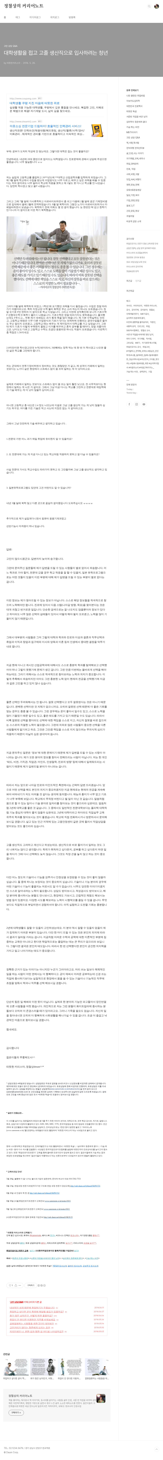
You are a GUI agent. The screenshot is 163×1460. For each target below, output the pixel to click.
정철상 (151, 310)
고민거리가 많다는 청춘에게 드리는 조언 (30, 1327)
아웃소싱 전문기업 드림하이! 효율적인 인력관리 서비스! (45, 126)
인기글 (138, 281)
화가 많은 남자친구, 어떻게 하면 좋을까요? (31, 1315)
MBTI (137, 343)
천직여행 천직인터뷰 (135, 148)
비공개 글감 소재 (133, 221)
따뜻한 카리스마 (150, 306)
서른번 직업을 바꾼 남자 (136, 116)
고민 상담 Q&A (16, 1302)
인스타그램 (136, 404)
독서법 (148, 339)
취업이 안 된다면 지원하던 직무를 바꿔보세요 (32, 1319)
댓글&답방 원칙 (132, 271)
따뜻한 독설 (131, 111)
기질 (150, 372)
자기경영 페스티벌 (149, 343)
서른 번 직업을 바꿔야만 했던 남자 (139, 334)
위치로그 (54, 17)
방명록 (72, 17)
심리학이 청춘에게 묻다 (136, 122)
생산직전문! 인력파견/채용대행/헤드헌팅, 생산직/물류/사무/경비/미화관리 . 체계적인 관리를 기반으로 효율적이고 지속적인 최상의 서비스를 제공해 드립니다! (47, 132)
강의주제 (135, 310)
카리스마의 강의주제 (134, 266)
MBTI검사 (144, 314)
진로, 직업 (130, 169)
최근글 (129, 281)
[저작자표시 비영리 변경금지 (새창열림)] (41, 1285)
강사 (128, 310)
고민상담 (129, 343)
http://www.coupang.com (23, 98)
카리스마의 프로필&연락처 (137, 253)
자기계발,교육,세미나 (135, 158)
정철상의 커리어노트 (23, 6)
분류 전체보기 (132, 90)
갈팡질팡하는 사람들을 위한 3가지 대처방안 (32, 1323)
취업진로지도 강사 (133, 347)
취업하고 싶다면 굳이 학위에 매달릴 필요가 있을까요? (37, 1311)
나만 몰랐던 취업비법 (135, 95)
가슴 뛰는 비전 (132, 127)
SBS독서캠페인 (132, 330)
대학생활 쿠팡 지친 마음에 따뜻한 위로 (35, 103)
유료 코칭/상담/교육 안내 (136, 262)
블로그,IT (130, 205)
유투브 (144, 404)
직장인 (152, 322)
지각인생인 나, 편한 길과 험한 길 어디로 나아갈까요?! (36, 1331)
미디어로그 (35, 17)
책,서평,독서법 (132, 143)
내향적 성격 (131, 326)
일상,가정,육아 (132, 195)
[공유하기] (16, 1285)
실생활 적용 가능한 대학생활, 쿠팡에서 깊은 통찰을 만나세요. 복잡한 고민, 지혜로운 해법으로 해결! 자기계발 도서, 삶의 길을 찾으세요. (57, 109)
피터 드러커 (131, 339)
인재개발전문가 (132, 314)
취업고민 (146, 347)
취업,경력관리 (132, 163)
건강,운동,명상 (132, 211)
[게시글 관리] (20, 1285)
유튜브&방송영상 (133, 190)
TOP (156, 1449)
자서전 (129, 306)
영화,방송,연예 (132, 184)
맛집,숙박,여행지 (133, 179)
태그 (18, 17)
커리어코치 (137, 306)
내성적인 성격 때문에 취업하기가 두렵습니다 (32, 1307)
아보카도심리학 (133, 101)
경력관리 (143, 372)
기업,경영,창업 (132, 200)
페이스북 (129, 404)
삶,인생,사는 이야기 (135, 153)
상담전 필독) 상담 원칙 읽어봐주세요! (141, 248)
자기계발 (140, 339)
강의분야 (143, 310)
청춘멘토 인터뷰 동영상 (135, 257)
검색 (149, 6)
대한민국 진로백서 (134, 106)
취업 (148, 326)
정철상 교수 (145, 330)
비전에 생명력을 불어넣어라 (137, 322)
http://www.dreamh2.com (23, 121)
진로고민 (140, 326)
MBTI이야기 (131, 132)
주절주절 (130, 216)
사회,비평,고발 (132, 174)
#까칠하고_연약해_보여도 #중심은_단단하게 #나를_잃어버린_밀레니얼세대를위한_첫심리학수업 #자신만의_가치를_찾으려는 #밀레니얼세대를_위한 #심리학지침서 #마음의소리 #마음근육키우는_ (142, 359)
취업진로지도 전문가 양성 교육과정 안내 (142, 243)
